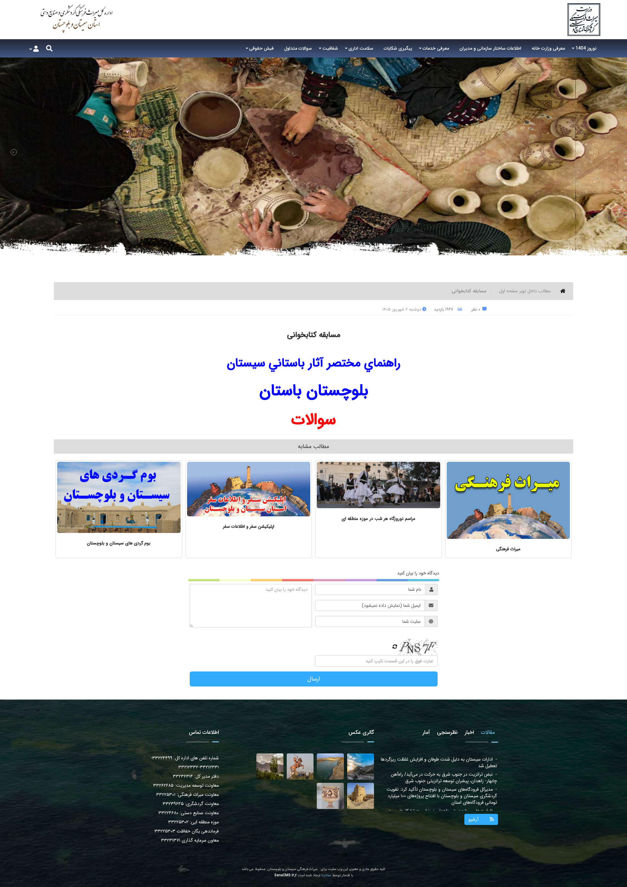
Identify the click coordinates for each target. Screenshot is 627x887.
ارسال (313, 679)
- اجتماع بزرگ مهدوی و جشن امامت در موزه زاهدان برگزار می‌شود (443, 799)
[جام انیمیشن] (330, 796)
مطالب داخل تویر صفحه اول (525, 291)
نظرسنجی (447, 732)
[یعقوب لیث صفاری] (300, 766)
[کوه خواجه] (360, 766)
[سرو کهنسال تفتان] (269, 766)
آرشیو (473, 819)
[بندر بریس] (330, 766)
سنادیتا (326, 875)
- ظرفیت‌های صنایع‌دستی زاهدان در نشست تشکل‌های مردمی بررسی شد (440, 784)
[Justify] (49, 48)
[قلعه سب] (360, 796)
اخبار (469, 732)
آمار (426, 732)
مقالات (488, 732)
